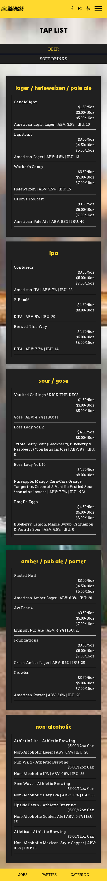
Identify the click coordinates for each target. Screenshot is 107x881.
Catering (80, 874)
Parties (49, 874)
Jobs (23, 874)
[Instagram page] (80, 8)
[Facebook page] (72, 8)
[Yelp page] (88, 8)
